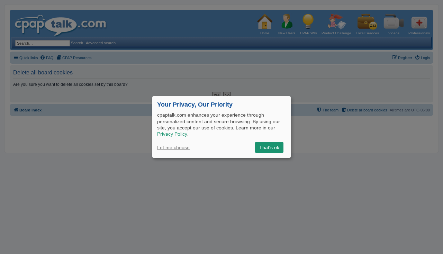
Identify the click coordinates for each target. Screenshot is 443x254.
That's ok (269, 147)
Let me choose (173, 147)
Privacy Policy (172, 134)
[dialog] (221, 127)
